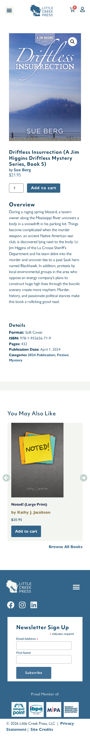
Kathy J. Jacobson (33, 512)
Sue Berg (22, 169)
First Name (23, 652)
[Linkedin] (33, 604)
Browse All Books (65, 546)
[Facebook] (10, 604)
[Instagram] (22, 604)
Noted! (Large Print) (29, 504)
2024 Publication (41, 355)
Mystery (15, 360)
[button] (9, 10)
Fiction (62, 355)
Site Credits (41, 729)
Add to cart (43, 187)
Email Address (27, 639)
